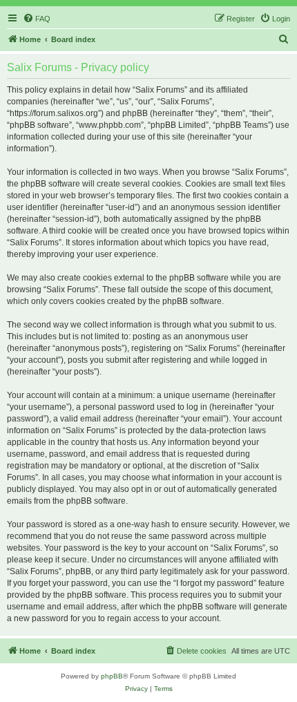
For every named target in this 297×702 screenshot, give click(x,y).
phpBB (112, 676)
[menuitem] (36, 18)
